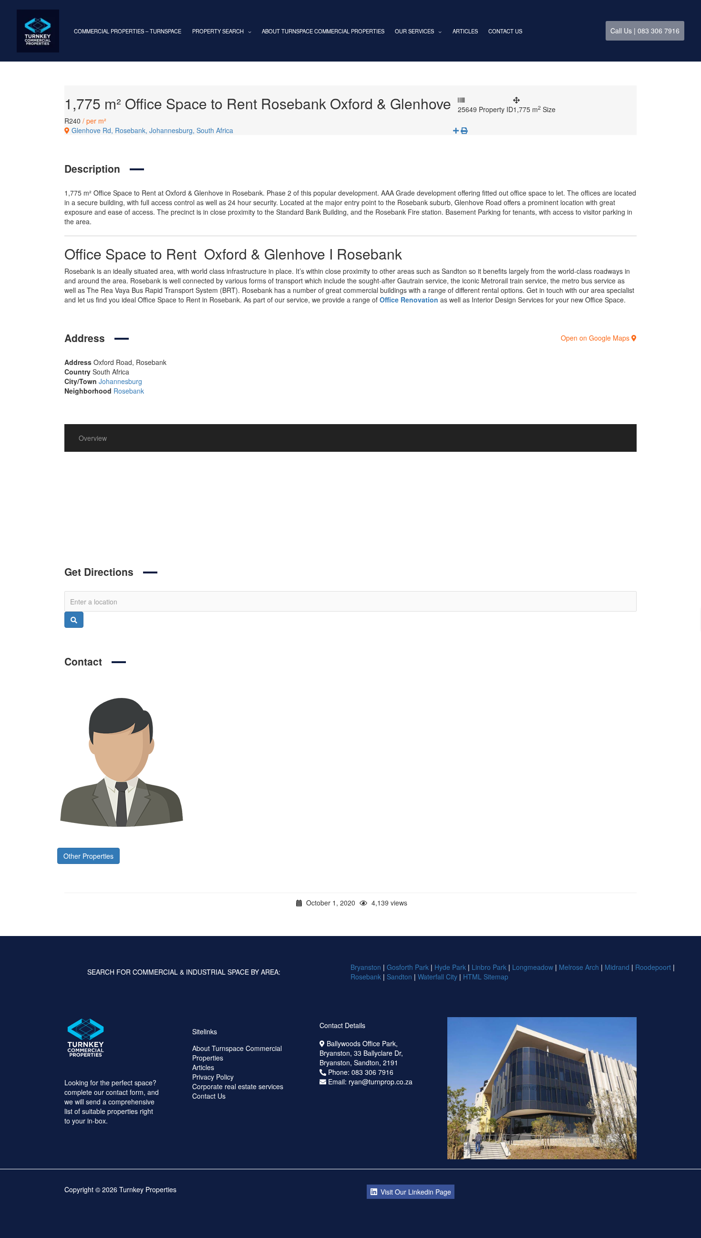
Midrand (617, 967)
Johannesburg (120, 381)
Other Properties (88, 856)
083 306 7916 (372, 1072)
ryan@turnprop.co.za (380, 1081)
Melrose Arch (579, 967)
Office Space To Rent (164, 524)
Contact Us (505, 31)
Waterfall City (437, 976)
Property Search (218, 31)
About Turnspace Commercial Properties (323, 31)
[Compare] (457, 130)
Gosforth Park (408, 967)
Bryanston (365, 967)
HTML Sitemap (486, 976)
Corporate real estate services (237, 1086)
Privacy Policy (213, 1077)
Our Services (414, 31)
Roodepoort (653, 967)
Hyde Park (450, 967)
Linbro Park (489, 967)
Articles (465, 31)
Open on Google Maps (596, 338)
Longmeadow (532, 967)
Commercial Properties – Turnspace (127, 31)
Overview (93, 438)
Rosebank (128, 390)
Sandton (399, 976)
